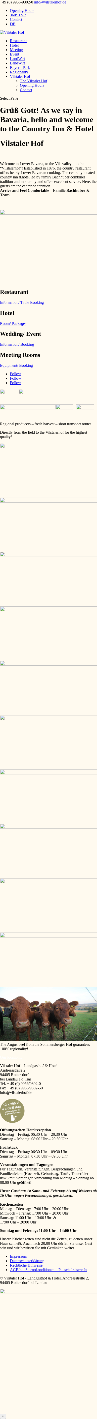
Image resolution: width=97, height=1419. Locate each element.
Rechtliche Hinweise (26, 1265)
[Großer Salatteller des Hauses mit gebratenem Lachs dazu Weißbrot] (48, 719)
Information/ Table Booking (22, 302)
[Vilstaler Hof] (48, 447)
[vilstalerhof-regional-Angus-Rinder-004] (48, 827)
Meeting (16, 50)
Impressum (18, 1256)
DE (12, 24)
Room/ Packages (13, 323)
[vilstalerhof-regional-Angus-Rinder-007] (48, 936)
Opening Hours (22, 10)
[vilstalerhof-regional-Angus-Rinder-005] (48, 882)
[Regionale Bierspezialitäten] (48, 610)
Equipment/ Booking (16, 365)
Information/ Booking (17, 344)
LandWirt (17, 59)
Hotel (14, 45)
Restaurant (18, 41)
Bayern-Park (20, 67)
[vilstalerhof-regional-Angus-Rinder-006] (48, 773)
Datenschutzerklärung (27, 1261)
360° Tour (18, 15)
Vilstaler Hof (20, 76)
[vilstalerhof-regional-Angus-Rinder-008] (48, 1040)
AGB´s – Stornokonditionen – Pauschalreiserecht (48, 1270)
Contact (16, 19)
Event (14, 54)
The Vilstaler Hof (33, 81)
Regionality (19, 72)
